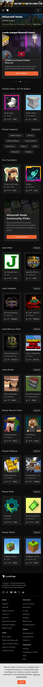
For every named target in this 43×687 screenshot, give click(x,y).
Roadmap (26, 618)
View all (37, 248)
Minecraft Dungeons (8, 625)
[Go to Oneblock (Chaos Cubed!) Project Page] (11, 551)
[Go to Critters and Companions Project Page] (11, 179)
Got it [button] (21, 682)
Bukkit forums (27, 621)
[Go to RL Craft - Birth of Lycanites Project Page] (33, 307)
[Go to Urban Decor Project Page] (11, 107)
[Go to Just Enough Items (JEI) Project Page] (11, 266)
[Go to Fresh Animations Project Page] (11, 429)
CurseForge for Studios (30, 652)
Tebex (24, 655)
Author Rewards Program (10, 643)
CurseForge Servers (29, 625)
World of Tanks (7, 628)
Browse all (36, 129)
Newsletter (26, 614)
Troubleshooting (28, 637)
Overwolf (26, 649)
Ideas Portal (26, 607)
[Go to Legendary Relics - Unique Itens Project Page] (33, 266)
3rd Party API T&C (8, 650)
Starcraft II (5, 618)
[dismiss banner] (39, 2)
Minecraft (5, 607)
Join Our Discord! (28, 604)
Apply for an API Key (8, 647)
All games (5, 604)
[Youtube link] (11, 592)
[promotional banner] (21, 3)
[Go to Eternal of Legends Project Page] (11, 307)
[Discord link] (15, 592)
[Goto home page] (7, 10)
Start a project (6, 637)
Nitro (24, 659)
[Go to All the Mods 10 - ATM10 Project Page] (11, 470)
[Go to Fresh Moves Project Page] (33, 429)
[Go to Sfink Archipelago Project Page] (11, 388)
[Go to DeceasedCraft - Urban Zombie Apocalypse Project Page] (33, 470)
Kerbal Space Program (9, 621)
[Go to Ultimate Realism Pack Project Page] (11, 348)
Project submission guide (10, 640)
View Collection (21, 73)
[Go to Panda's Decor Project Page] (33, 107)
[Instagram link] (3, 592)
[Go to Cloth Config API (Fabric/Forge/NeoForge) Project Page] (33, 510)
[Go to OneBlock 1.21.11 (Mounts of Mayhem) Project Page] (33, 551)
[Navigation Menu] (3, 10)
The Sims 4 (5, 614)
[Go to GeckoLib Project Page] (11, 510)
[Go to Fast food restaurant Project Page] (33, 388)
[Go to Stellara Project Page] (33, 179)
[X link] (19, 592)
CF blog (25, 611)
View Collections (21, 237)
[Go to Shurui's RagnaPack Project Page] (33, 348)
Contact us (26, 640)
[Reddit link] (23, 592)
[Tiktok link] (7, 592)
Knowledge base (28, 633)
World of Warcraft (8, 611)
